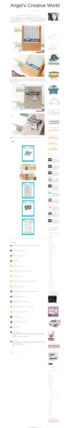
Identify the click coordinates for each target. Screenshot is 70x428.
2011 (49, 409)
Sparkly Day (51, 389)
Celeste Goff (14, 289)
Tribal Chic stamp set (21, 78)
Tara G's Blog (50, 286)
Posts (50, 36)
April (50, 388)
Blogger (55, 367)
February (51, 401)
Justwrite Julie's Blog (51, 270)
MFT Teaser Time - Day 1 (55, 184)
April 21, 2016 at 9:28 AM (17, 337)
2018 (49, 374)
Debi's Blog (50, 251)
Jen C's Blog (50, 260)
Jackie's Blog (50, 257)
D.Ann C (13, 284)
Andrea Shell (14, 315)
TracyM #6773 (14, 330)
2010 (49, 410)
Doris (13, 249)
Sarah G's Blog (51, 282)
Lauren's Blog (50, 274)
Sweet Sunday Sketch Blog (52, 285)
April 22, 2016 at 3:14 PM (17, 347)
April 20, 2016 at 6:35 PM (17, 302)
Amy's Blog (50, 235)
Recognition (37, 10)
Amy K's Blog (50, 234)
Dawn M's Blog (51, 249)
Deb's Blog (50, 250)
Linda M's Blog (51, 275)
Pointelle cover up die (26, 21)
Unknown (13, 264)
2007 (49, 414)
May (50, 387)
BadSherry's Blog (51, 237)
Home (31, 10)
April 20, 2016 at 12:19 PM (17, 277)
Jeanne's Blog (50, 259)
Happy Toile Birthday (52, 390)
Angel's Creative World (35, 5)
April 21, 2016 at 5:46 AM (17, 328)
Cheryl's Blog (50, 243)
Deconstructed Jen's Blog (52, 252)
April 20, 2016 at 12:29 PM (17, 282)
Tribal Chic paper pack (27, 20)
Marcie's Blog (50, 277)
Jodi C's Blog (50, 263)
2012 (49, 408)
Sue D (13, 274)
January (51, 402)
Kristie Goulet (14, 259)
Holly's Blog (50, 256)
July (50, 384)
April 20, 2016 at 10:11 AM (17, 267)
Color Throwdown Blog (52, 245)
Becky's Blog (50, 238)
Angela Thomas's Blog (51, 236)
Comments (50, 38)
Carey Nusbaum (14, 305)
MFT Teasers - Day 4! (55, 158)
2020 (49, 371)
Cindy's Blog (50, 244)
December (51, 378)
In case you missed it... (52, 398)
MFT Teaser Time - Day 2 (55, 219)
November (51, 379)
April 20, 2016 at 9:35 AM (17, 262)
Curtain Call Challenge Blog (52, 247)
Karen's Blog (24, 137)
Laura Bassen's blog (51, 273)
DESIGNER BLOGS (39, 427)
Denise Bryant (14, 279)
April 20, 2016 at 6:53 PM (17, 313)
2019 (49, 373)
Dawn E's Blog (51, 248)
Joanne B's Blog (51, 262)
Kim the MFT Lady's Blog (52, 272)
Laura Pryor (14, 340)
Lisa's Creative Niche (15, 320)
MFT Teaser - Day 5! (54, 171)
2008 (49, 413)
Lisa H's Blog (50, 276)
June (50, 385)
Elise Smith (14, 269)
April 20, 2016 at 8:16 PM (17, 323)
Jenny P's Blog (50, 261)
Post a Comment (12, 349)
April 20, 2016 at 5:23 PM (17, 292)
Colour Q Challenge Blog (52, 246)
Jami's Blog (50, 258)
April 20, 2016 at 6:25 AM (17, 246)
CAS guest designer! (54, 198)
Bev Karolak (14, 325)
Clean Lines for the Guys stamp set (36, 18)
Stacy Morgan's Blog (51, 284)
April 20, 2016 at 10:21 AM (17, 272)
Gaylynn (13, 254)
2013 (49, 406)
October (51, 380)
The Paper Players (51, 288)
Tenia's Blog (50, 287)
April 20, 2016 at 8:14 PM (17, 318)
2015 (49, 404)
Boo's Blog (50, 239)
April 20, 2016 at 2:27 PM (17, 287)
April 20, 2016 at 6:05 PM (17, 297)
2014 (49, 405)
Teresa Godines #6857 (15, 300)
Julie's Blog (50, 269)
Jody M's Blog (50, 264)
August (51, 383)
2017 (49, 375)
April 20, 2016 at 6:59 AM (17, 251)
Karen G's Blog (51, 271)
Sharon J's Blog (51, 283)
